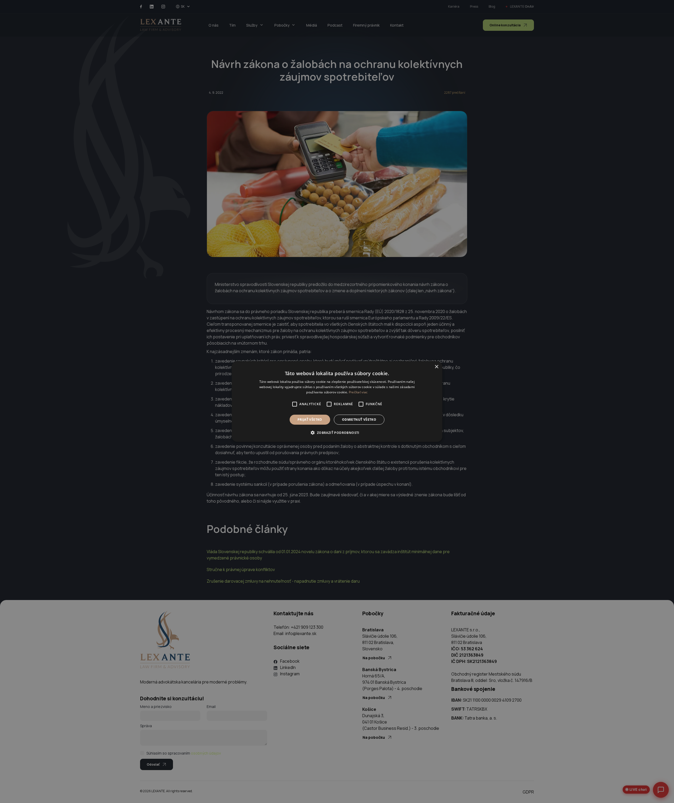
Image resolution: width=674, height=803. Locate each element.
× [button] (436, 367)
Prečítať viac (358, 392)
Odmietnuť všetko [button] (359, 419)
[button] (337, 432)
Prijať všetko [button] (310, 419)
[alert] (337, 401)
